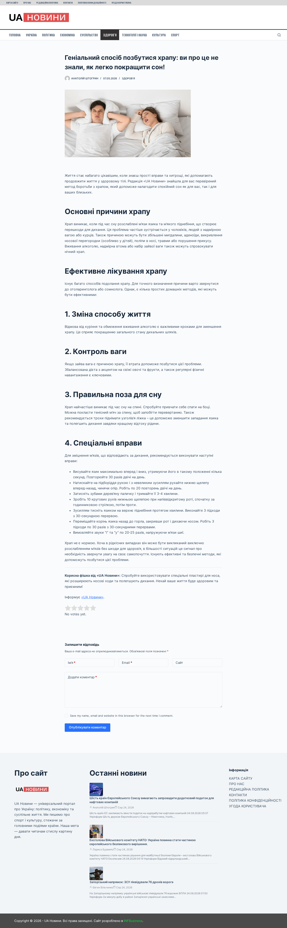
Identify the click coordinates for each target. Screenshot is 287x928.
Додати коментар (82, 677)
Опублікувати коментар (87, 727)
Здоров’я (110, 35)
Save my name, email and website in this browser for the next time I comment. (121, 715)
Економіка (67, 35)
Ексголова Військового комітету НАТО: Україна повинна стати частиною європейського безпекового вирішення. (143, 842)
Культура (159, 35)
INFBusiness (133, 921)
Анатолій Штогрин (104, 807)
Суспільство (89, 35)
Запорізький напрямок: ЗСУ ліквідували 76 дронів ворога (131, 882)
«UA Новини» (92, 597)
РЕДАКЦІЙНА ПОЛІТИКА (47, 2)
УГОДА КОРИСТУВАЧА (121, 2)
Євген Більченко (103, 887)
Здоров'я (128, 78)
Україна (31, 35)
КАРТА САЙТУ (12, 2)
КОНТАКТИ (68, 2)
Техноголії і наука (134, 35)
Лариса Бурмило (103, 849)
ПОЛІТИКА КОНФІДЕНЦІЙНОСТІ (92, 2)
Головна (15, 35)
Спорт (175, 35)
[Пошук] (279, 35)
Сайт (179, 663)
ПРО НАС (27, 2)
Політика (48, 35)
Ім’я (71, 663)
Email (127, 663)
